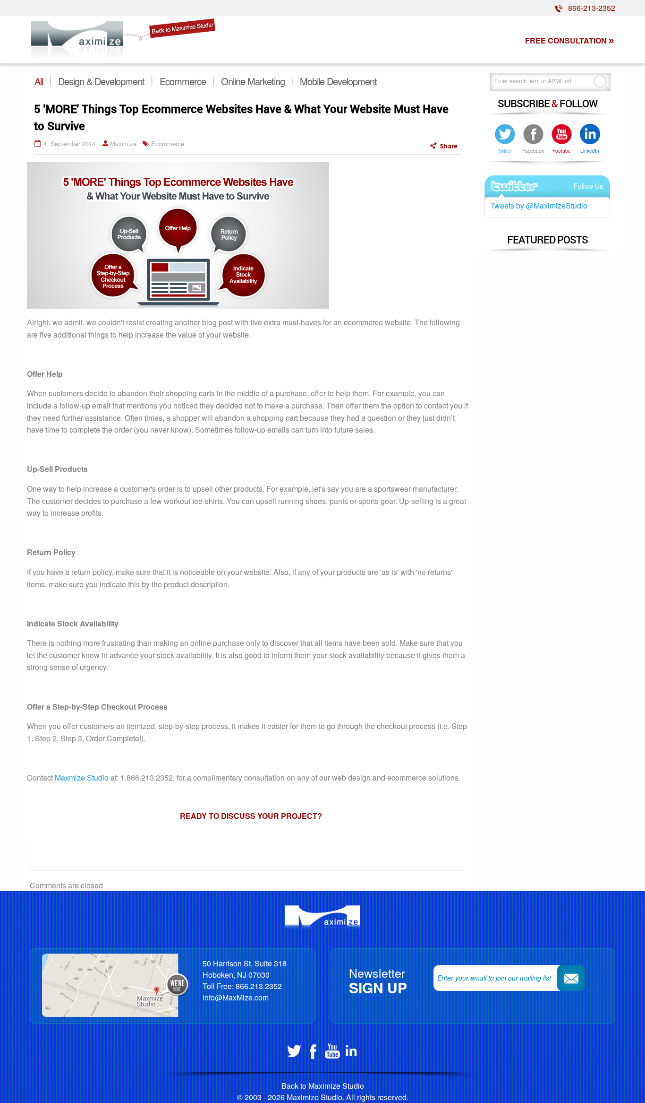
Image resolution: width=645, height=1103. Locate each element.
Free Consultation (566, 40)
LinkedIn (589, 151)
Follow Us (588, 186)
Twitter (505, 151)
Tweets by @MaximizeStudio (539, 205)
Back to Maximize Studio (322, 1085)
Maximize (123, 143)
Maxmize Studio (82, 777)
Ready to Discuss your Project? (251, 815)
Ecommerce (167, 143)
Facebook (533, 151)
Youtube (561, 151)
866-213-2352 (588, 7)
